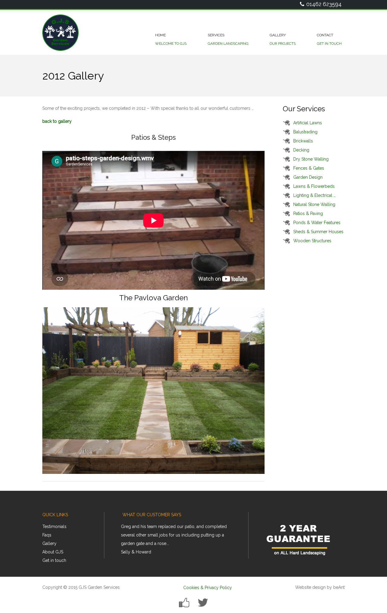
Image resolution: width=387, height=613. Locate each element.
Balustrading (305, 131)
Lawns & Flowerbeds (314, 186)
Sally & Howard (136, 551)
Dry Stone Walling (311, 159)
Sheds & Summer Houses (318, 231)
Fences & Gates (308, 168)
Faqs (46, 535)
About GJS (52, 551)
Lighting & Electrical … (314, 195)
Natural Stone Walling (314, 204)
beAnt (339, 587)
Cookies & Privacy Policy (207, 587)
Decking (301, 150)
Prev (130, 541)
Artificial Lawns (307, 122)
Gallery (49, 543)
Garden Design (308, 177)
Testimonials (54, 526)
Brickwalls (303, 141)
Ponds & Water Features (316, 222)
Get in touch (54, 560)
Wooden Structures (312, 240)
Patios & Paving (308, 213)
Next (240, 541)
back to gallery (57, 121)
